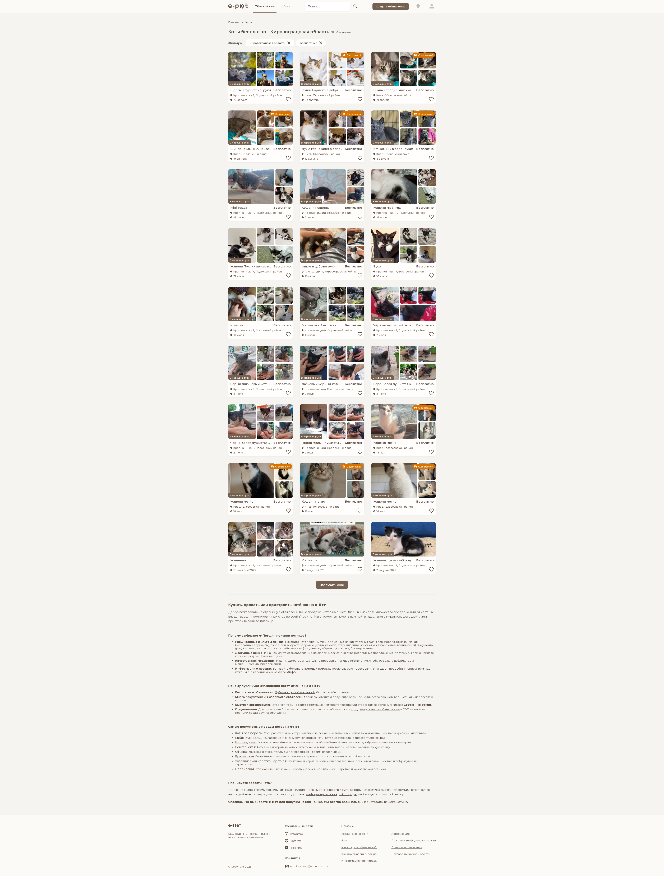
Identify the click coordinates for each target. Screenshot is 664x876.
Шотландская (245, 742)
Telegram (295, 847)
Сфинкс (241, 751)
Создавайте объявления (286, 697)
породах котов (315, 668)
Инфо (291, 672)
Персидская (245, 769)
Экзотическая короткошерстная (260, 761)
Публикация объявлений (295, 692)
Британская (244, 756)
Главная (233, 22)
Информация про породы (359, 860)
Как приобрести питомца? (359, 854)
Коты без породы (249, 733)
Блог (344, 840)
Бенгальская (245, 747)
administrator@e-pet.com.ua (309, 866)
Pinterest (295, 840)
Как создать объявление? (359, 847)
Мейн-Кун (243, 737)
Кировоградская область (267, 43)
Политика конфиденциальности (413, 840)
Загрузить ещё (332, 585)
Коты (248, 22)
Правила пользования (406, 847)
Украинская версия (354, 833)
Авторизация (400, 833)
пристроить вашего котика (385, 802)
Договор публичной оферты (411, 854)
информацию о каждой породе (331, 794)
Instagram (296, 834)
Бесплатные (308, 43)
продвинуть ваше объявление (375, 709)
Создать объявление (390, 6)
